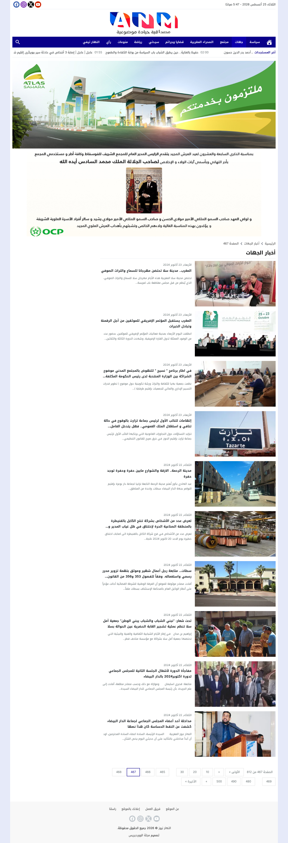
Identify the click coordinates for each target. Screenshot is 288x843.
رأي (108, 42)
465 (162, 772)
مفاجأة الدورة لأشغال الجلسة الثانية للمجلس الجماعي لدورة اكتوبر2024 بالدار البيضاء (150, 674)
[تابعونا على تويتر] (30, 4)
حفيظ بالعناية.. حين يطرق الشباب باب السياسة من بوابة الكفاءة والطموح (191, 52)
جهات (239, 42)
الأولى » (234, 772)
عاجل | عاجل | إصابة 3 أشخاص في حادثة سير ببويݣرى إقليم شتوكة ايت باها (84, 52)
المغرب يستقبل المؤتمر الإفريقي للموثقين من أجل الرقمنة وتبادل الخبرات (146, 323)
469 (269, 781)
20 (195, 772)
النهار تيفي (91, 42)
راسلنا (112, 809)
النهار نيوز (165, 828)
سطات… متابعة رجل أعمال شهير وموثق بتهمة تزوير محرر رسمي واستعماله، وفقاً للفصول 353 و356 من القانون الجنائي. (146, 576)
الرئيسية (269, 42)
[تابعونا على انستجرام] (23, 4)
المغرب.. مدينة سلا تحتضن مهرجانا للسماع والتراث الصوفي (146, 271)
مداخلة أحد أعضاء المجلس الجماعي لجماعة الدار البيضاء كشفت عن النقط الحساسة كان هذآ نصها (149, 724)
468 (119, 772)
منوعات (123, 42)
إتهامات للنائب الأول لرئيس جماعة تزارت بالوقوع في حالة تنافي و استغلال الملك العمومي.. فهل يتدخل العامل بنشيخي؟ (147, 426)
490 (233, 781)
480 (248, 781)
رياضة (138, 42)
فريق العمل (152, 809)
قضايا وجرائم (174, 42)
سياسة (255, 42)
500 (219, 781)
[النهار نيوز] (144, 23)
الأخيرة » (190, 781)
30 (182, 772)
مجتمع (224, 42)
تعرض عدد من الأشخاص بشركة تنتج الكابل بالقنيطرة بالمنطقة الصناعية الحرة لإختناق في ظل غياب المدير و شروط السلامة (149, 526)
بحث (17, 42)
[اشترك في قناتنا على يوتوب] (37, 4)
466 (148, 772)
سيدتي (154, 42)
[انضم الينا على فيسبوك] (16, 4)
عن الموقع (172, 809)
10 (207, 772)
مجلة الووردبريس (139, 835)
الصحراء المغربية (202, 42)
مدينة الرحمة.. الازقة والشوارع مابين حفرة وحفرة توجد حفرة (149, 473)
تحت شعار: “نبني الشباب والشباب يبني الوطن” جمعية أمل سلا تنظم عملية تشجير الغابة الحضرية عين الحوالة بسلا (147, 624)
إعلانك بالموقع (131, 809)
